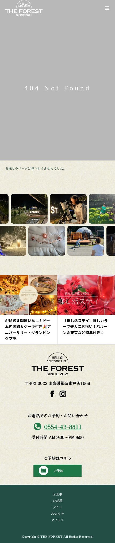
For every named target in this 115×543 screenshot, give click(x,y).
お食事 (57, 494)
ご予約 (58, 470)
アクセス (57, 520)
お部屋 (57, 500)
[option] (42, 309)
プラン (57, 507)
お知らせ (57, 513)
